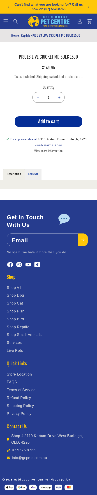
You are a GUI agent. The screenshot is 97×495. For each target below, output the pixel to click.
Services (14, 343)
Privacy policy (59, 479)
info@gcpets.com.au (29, 458)
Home (15, 35)
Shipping (43, 76)
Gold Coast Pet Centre (31, 479)
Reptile (25, 35)
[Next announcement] (89, 7)
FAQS (12, 382)
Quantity (48, 87)
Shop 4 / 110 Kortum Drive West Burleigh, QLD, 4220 (47, 439)
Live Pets (15, 350)
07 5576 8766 (24, 450)
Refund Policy (19, 398)
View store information (48, 151)
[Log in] (80, 21)
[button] (6, 21)
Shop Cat (15, 303)
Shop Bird (15, 319)
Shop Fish (15, 311)
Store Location (19, 374)
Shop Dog (15, 295)
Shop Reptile (18, 327)
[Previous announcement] (8, 7)
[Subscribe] (83, 239)
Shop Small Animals (24, 335)
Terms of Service (21, 390)
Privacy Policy (19, 414)
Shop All (14, 288)
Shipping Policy (20, 406)
